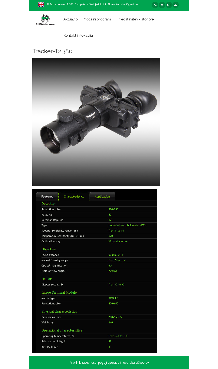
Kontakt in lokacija (78, 35)
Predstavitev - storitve (136, 19)
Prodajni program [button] (97, 19)
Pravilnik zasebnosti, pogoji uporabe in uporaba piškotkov (109, 362)
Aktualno (70, 19)
